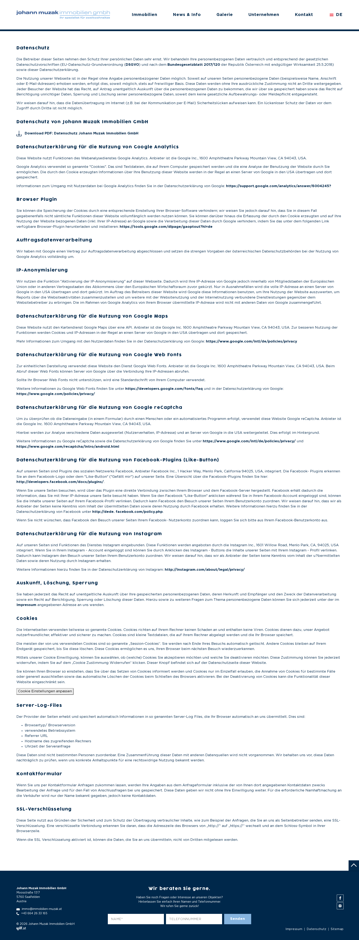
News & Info (187, 15)
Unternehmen (263, 15)
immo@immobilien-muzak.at (42, 909)
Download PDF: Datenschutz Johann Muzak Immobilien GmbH (81, 133)
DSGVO (132, 64)
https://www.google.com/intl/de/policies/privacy (251, 341)
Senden (237, 918)
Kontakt (304, 15)
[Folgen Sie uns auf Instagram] (340, 905)
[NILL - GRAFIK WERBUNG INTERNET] (21, 928)
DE (338, 15)
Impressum (26, 605)
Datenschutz (316, 929)
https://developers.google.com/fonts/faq (164, 388)
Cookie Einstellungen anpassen (45, 691)
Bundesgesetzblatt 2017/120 (193, 64)
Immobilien (144, 15)
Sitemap (337, 929)
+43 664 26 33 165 (34, 913)
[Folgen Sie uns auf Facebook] (340, 898)
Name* (117, 919)
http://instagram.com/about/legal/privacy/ (205, 569)
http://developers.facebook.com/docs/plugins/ (60, 482)
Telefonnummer (185, 919)
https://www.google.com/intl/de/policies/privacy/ (249, 441)
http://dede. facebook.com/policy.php (127, 511)
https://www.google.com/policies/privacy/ (55, 394)
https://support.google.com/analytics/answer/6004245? (278, 186)
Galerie (224, 15)
